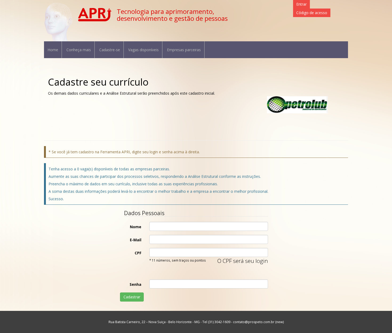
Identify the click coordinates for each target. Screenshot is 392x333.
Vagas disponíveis (143, 49)
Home (52, 49)
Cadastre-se (109, 49)
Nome (135, 226)
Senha (135, 284)
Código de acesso (311, 12)
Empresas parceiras (184, 49)
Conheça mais (78, 49)
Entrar (301, 4)
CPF (138, 252)
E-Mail (135, 239)
